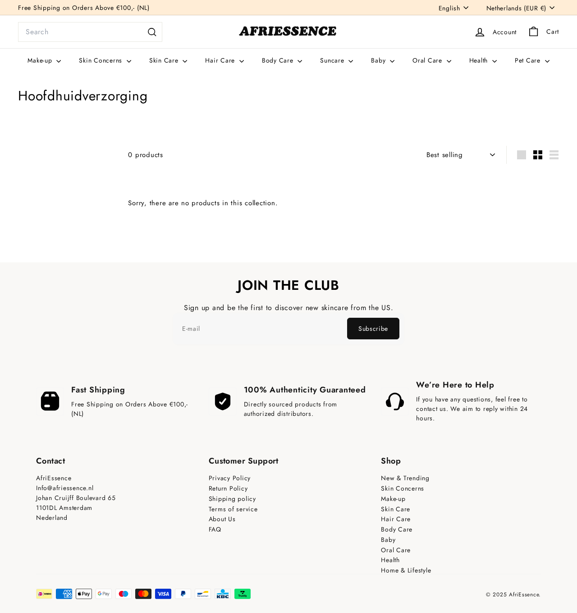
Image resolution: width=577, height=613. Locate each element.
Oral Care (428, 60)
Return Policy (228, 488)
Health (479, 60)
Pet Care (529, 60)
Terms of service (233, 509)
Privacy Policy (230, 478)
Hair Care (221, 60)
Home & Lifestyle (406, 570)
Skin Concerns (101, 60)
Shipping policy (232, 498)
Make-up (40, 60)
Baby (379, 60)
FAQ (215, 529)
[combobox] (90, 32)
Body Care (279, 60)
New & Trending (405, 478)
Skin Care (165, 60)
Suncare (333, 60)
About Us (222, 519)
